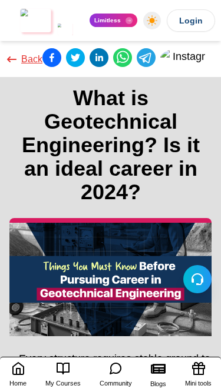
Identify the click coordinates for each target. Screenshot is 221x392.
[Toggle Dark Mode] (152, 20)
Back (31, 59)
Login (191, 20)
